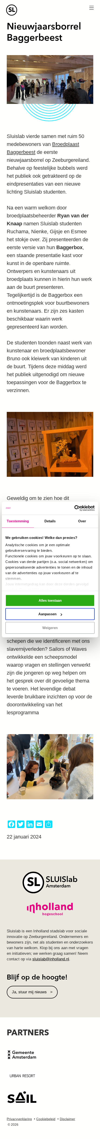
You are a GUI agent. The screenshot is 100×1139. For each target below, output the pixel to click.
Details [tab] (50, 521)
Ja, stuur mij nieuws (29, 992)
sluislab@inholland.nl (50, 959)
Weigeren (50, 628)
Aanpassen (47, 614)
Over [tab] (82, 521)
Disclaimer (67, 1119)
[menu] (91, 8)
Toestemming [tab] (18, 521)
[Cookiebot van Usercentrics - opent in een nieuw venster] (74, 508)
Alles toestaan (50, 600)
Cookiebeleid (45, 1119)
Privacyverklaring (19, 1119)
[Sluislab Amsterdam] (49, 10)
